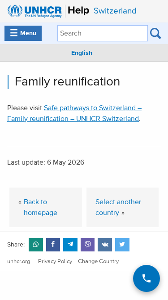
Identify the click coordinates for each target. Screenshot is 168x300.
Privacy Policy (55, 261)
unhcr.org (18, 261)
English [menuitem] (81, 53)
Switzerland (115, 11)
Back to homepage (40, 207)
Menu (23, 33)
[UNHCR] (46, 11)
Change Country (98, 261)
